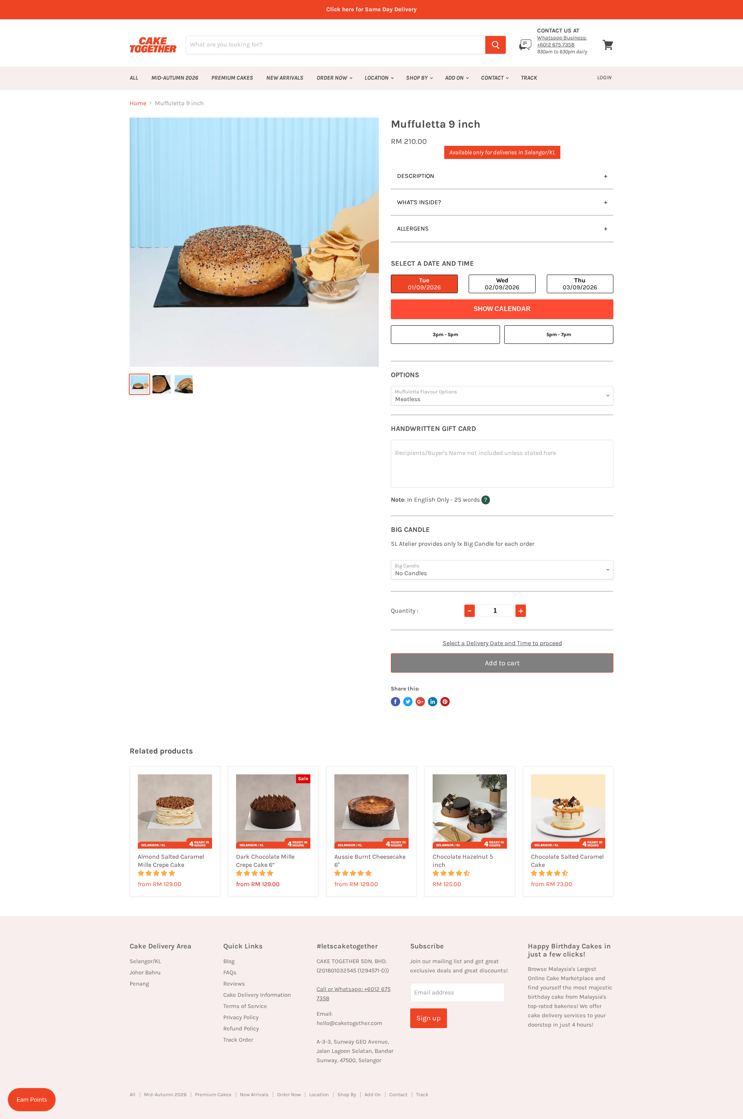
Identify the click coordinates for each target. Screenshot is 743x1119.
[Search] (495, 45)
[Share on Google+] (420, 701)
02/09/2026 (502, 284)
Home (138, 103)
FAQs (229, 972)
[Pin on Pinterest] (445, 701)
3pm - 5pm (445, 334)
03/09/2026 (580, 284)
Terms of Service (245, 1006)
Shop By (417, 77)
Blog (229, 961)
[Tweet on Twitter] (408, 701)
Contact (493, 77)
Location (377, 77)
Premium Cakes (232, 77)
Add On (455, 77)
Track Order (238, 1039)
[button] (157, 873)
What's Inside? (419, 202)
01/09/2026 (424, 284)
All (134, 77)
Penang (139, 983)
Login (604, 77)
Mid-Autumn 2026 (174, 77)
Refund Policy (241, 1028)
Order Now (332, 77)
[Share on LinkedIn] (432, 701)
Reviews (234, 983)
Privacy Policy (241, 1017)
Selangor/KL (145, 961)
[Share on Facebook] (395, 701)
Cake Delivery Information (257, 994)
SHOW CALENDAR (502, 309)
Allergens (413, 228)
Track (529, 77)
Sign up (428, 1018)
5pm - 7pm (558, 334)
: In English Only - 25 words (455, 499)
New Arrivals (284, 77)
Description (415, 175)
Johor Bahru (145, 972)
